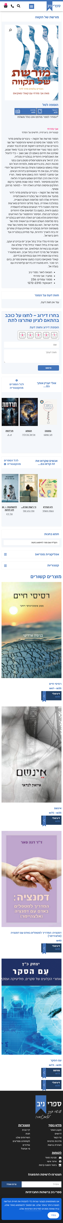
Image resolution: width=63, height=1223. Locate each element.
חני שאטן (48, 434)
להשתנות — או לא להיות (9, 508)
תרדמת (9, 430)
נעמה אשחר (48, 510)
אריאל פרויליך (28, 434)
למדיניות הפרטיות (33, 1208)
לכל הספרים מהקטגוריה (16, 386)
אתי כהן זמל (28, 510)
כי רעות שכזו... (28, 507)
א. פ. (9, 434)
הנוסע (29, 430)
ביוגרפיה (43, 132)
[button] (31, 6)
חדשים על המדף (30, 132)
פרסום (48, 368)
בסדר (53, 1215)
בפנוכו (48, 430)
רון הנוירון (48, 507)
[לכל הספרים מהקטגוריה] (17, 380)
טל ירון (9, 514)
